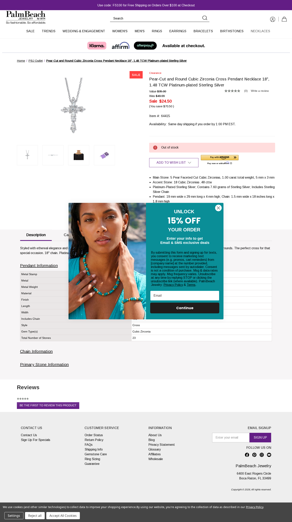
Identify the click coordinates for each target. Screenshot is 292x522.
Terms (191, 284)
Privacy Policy (173, 284)
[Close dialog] (218, 207)
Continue (184, 307)
